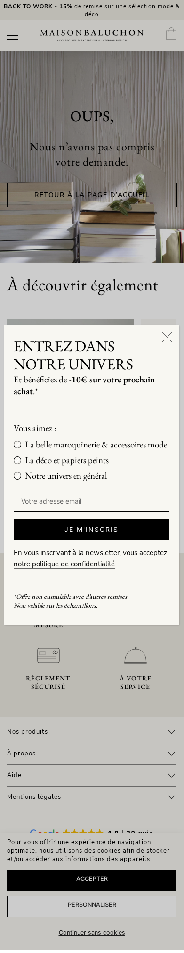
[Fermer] (167, 337)
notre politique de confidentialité (64, 564)
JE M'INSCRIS (91, 529)
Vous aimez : (35, 428)
